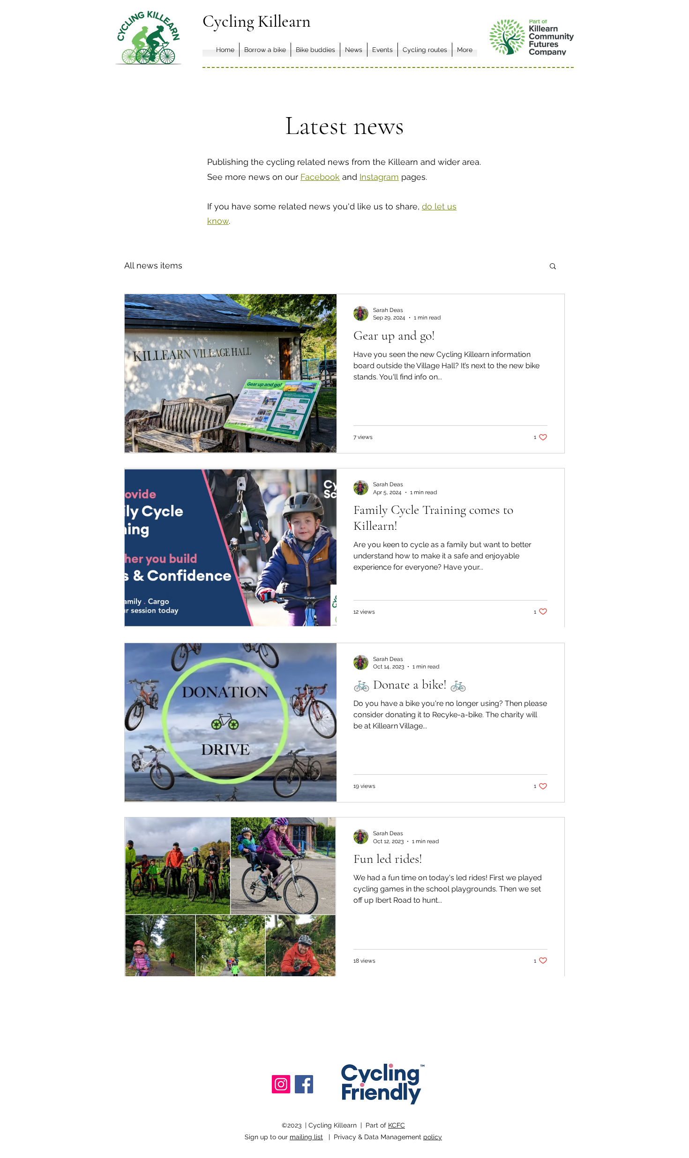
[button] (552, 267)
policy (432, 1137)
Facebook (320, 177)
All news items (153, 265)
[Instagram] (281, 1084)
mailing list (306, 1137)
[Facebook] (304, 1084)
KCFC (396, 1125)
